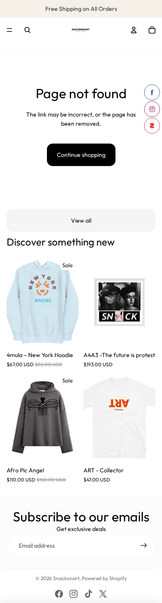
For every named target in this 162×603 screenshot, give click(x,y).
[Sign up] (144, 545)
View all (81, 220)
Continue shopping (81, 155)
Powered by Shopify (104, 578)
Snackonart (66, 578)
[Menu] (9, 30)
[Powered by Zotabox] (152, 126)
